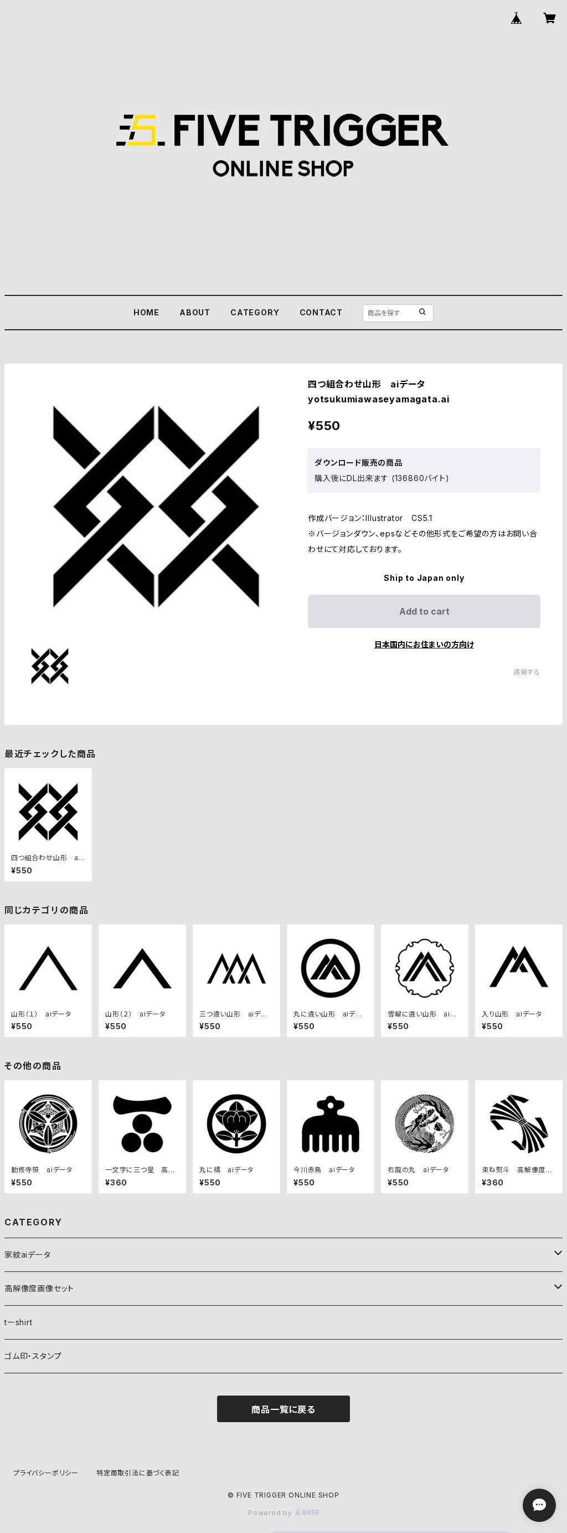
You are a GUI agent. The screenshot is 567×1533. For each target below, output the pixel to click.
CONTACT (321, 312)
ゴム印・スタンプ (32, 1356)
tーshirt (18, 1322)
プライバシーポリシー (46, 1473)
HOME (146, 312)
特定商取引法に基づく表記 (137, 1473)
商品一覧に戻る (283, 1409)
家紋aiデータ (27, 1254)
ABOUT (194, 312)
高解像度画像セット (39, 1288)
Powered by (271, 1513)
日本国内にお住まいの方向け (424, 644)
